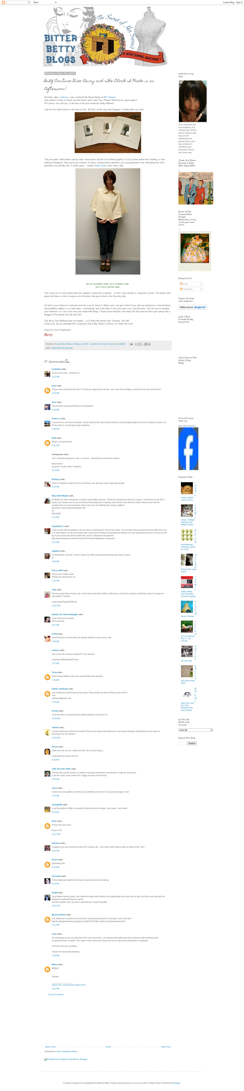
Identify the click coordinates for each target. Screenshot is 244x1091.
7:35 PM (55, 955)
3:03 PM (55, 851)
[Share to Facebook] (146, 344)
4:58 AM (55, 641)
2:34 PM (55, 410)
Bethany (56, 479)
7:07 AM (55, 663)
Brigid (54, 892)
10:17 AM (56, 834)
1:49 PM (55, 393)
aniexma (56, 843)
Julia (54, 590)
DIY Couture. (110, 97)
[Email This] (136, 344)
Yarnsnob (56, 876)
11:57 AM (56, 906)
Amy (54, 402)
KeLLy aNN (57, 570)
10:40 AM (56, 718)
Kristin (55, 711)
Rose (54, 821)
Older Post (166, 1047)
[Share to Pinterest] (149, 344)
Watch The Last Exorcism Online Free (69, 985)
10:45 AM (56, 738)
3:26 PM (55, 487)
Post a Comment (55, 994)
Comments (187, 289)
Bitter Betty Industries (187, 426)
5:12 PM (55, 517)
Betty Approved (58, 348)
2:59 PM (55, 429)
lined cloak (100, 165)
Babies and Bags (60, 689)
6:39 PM (55, 561)
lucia (54, 386)
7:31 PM (55, 925)
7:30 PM (55, 581)
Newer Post (50, 1047)
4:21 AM (55, 625)
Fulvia (54, 634)
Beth (54, 438)
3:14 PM (55, 470)
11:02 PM (56, 606)
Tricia (54, 672)
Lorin (54, 934)
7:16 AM (55, 680)
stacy (54, 788)
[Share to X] (142, 344)
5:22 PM (55, 989)
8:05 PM (55, 867)
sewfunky (56, 369)
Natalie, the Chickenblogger (65, 614)
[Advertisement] (108, 1021)
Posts (185, 284)
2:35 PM (55, 779)
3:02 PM (55, 445)
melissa (55, 650)
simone (55, 727)
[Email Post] (131, 344)
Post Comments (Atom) (67, 1051)
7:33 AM (55, 702)
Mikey (54, 964)
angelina (56, 551)
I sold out (63, 97)
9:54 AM (55, 812)
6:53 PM (55, 760)
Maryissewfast (59, 915)
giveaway (69, 348)
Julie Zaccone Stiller (61, 769)
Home (108, 1047)
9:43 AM (55, 884)
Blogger (176, 1083)
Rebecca (56, 418)
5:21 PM (55, 542)
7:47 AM (55, 796)
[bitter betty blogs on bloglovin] (192, 309)
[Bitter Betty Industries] (188, 469)
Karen (55, 859)
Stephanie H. (58, 526)
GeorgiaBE (57, 805)
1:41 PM (55, 377)
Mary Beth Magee (60, 496)
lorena (55, 747)
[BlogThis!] (139, 344)
